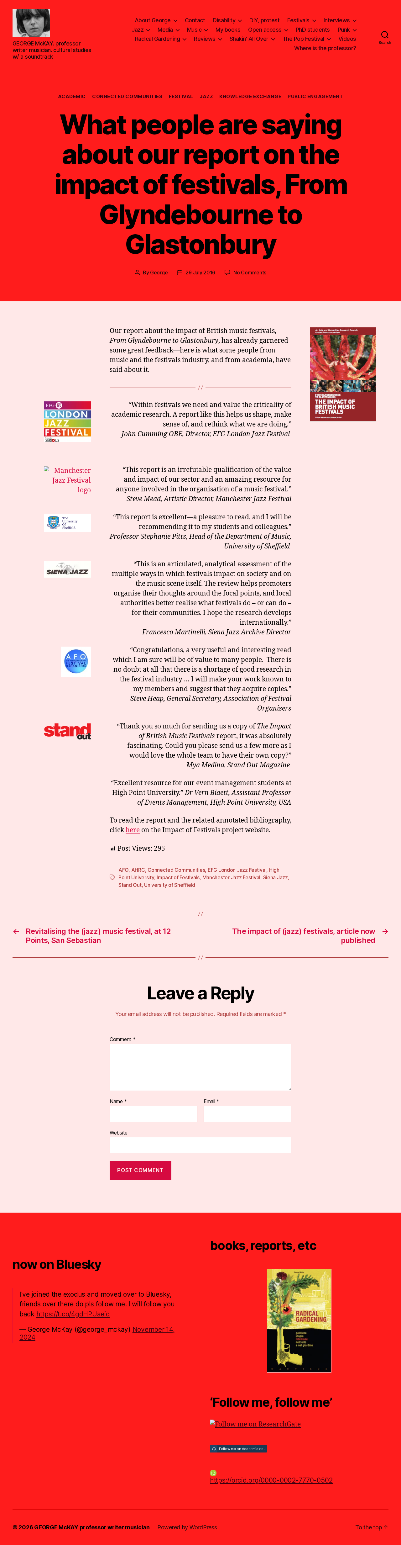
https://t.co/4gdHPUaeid (73, 1314)
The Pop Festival (303, 38)
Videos (347, 38)
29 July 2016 (200, 272)
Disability (224, 20)
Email (211, 1101)
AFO (123, 870)
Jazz (137, 29)
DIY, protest (264, 20)
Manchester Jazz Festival (231, 877)
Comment (123, 1039)
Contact (195, 20)
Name (118, 1101)
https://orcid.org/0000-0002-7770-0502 (271, 1480)
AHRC (138, 870)
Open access (265, 29)
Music (194, 29)
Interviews (337, 20)
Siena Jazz (275, 877)
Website (119, 1132)
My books (228, 29)
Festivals (298, 20)
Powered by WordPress (187, 1527)
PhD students (313, 29)
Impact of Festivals (178, 877)
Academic (72, 96)
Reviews (205, 38)
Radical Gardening (157, 38)
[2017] (299, 1321)
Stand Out (130, 885)
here (133, 830)
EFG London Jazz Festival (237, 870)
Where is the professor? (325, 48)
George (159, 272)
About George (153, 20)
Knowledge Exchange (250, 96)
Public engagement (315, 96)
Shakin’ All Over (249, 38)
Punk (344, 29)
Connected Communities (127, 96)
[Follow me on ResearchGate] (299, 1425)
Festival (181, 96)
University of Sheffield (169, 885)
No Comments (249, 272)
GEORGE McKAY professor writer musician (92, 1527)
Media (165, 29)
